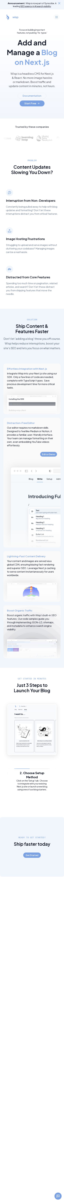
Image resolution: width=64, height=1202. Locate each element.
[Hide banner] (59, 3)
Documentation (32, 95)
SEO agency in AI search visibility (35, 6)
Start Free (30, 103)
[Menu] (56, 17)
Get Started (32, 855)
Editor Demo (48, 454)
